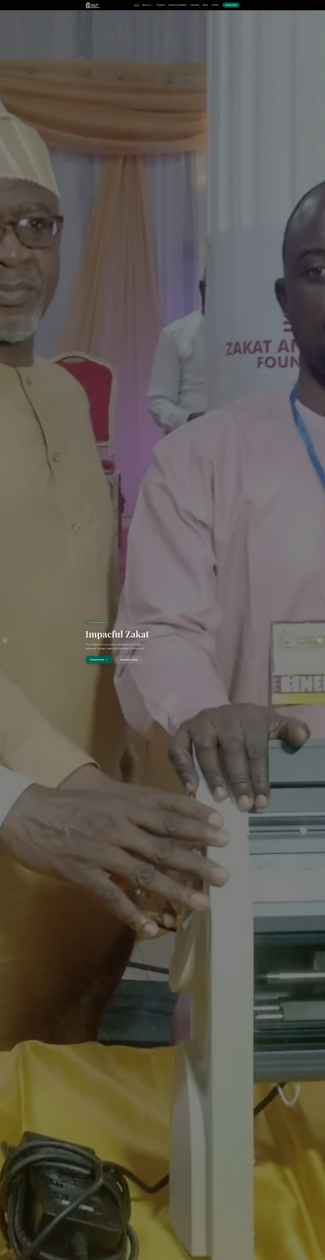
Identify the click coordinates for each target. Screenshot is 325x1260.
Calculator (194, 5)
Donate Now (231, 5)
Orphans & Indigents (177, 5)
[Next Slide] (320, 640)
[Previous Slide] (5, 640)
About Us (147, 5)
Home (136, 5)
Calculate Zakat (129, 663)
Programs (160, 5)
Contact (215, 5)
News (205, 5)
